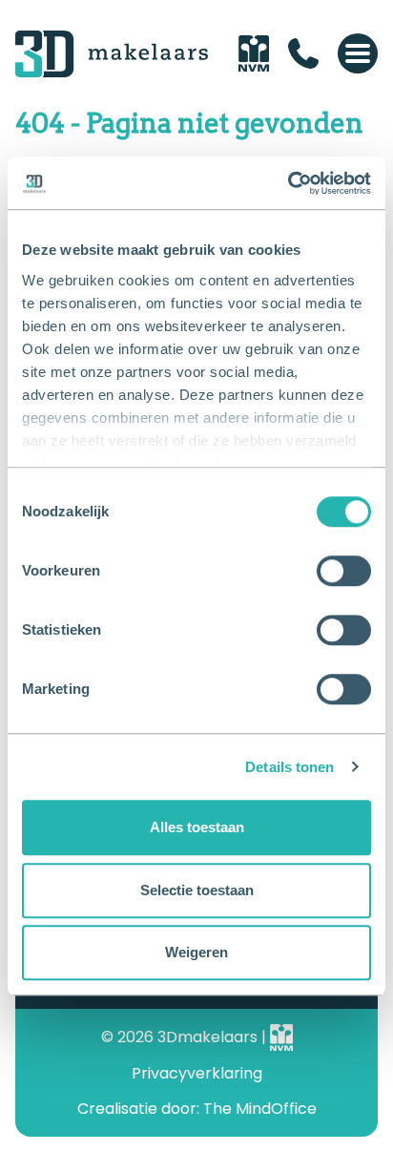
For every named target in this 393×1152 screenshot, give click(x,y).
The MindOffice (260, 1109)
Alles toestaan (197, 827)
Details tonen (289, 767)
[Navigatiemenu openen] (358, 53)
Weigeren (196, 952)
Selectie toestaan (197, 890)
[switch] (344, 570)
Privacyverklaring (197, 1073)
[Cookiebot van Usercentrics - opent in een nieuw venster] (287, 183)
